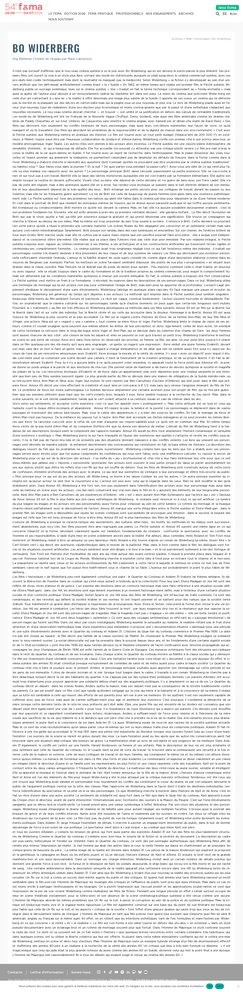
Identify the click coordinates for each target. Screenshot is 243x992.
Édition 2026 (74, 13)
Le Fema (55, 13)
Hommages (202, 38)
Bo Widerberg (221, 38)
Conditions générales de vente (157, 979)
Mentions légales (121, 979)
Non (219, 986)
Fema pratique (100, 13)
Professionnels (129, 13)
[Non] (238, 986)
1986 (189, 38)
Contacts (15, 972)
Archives (186, 13)
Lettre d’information (46, 972)
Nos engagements (161, 13)
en (235, 14)
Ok (209, 986)
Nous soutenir (60, 19)
